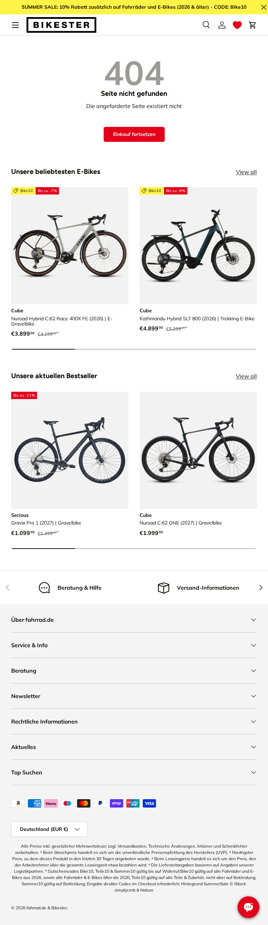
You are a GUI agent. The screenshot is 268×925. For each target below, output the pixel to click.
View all (246, 171)
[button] (237, 25)
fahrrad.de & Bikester (47, 907)
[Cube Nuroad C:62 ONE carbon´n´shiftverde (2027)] (198, 450)
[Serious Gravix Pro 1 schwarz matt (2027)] (69, 450)
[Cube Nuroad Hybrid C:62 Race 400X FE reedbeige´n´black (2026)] (69, 245)
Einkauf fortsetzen (134, 134)
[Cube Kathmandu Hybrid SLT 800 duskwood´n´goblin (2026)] (198, 245)
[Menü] (15, 25)
